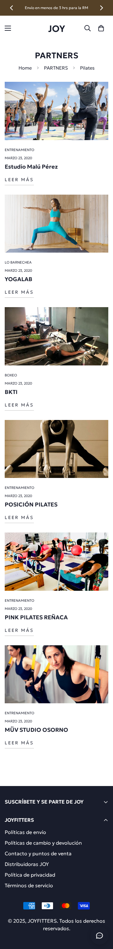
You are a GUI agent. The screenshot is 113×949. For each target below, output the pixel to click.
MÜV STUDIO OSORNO (36, 729)
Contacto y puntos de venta (38, 853)
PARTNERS (56, 68)
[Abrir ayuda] (99, 935)
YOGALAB (18, 279)
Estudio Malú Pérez (31, 166)
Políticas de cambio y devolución (43, 843)
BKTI (11, 392)
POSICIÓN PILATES (31, 504)
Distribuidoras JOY (27, 864)
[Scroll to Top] (101, 916)
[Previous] (12, 8)
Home (25, 68)
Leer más (19, 179)
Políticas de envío (25, 832)
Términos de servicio (29, 885)
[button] (101, 28)
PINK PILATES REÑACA (36, 617)
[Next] (101, 8)
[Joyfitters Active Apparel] (56, 28)
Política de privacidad (30, 875)
